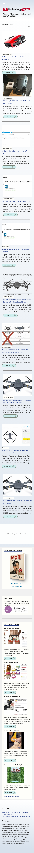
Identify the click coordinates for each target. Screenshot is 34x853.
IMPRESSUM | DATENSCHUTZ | (12, 812)
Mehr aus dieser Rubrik (11, 797)
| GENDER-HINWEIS (24, 816)
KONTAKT (25, 812)
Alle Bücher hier (17, 586)
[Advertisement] (17, 534)
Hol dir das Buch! (17, 584)
